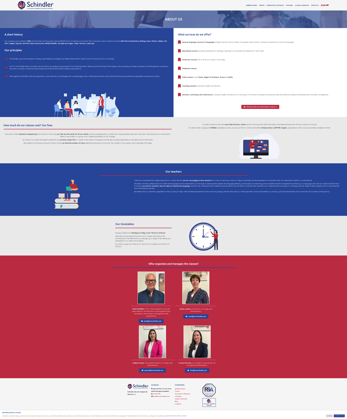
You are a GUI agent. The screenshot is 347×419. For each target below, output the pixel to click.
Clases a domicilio (302, 5)
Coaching (289, 5)
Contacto (315, 5)
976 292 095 (156, 394)
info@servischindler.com (161, 396)
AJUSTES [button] (329, 416)
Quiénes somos (251, 5)
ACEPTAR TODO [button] (339, 416)
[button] (260, 107)
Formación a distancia (275, 5)
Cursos (261, 5)
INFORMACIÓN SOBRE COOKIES (177, 416)
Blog (176, 401)
